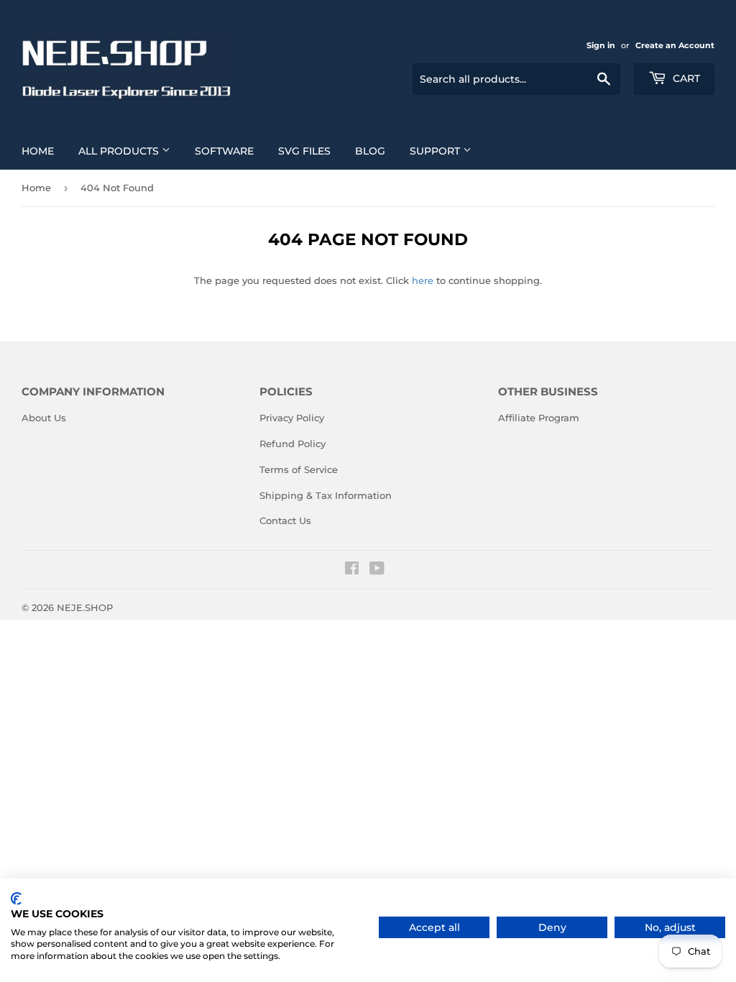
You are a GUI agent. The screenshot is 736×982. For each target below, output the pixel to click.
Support (436, 150)
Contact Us (285, 520)
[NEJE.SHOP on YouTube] (377, 570)
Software (224, 150)
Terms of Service (298, 469)
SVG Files (304, 150)
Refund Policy (292, 443)
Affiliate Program (538, 417)
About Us (44, 417)
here (422, 280)
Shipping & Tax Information (325, 495)
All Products (120, 150)
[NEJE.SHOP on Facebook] (351, 570)
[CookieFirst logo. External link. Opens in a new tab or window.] (16, 898)
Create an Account (674, 45)
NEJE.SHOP (85, 607)
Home (38, 150)
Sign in (600, 45)
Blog (370, 150)
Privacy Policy (291, 417)
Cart (685, 78)
